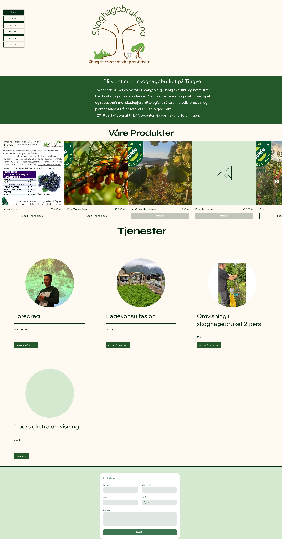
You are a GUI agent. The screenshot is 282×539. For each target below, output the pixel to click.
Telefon (145, 497)
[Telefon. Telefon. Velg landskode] (146, 502)
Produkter (14, 31)
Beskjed (106, 510)
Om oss (14, 18)
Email (106, 497)
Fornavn (107, 485)
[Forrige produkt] (5, 181)
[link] (49, 316)
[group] (141, 181)
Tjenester (14, 25)
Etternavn (146, 485)
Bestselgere (14, 38)
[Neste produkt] (277, 181)
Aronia (13, 44)
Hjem (13, 12)
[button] (26, 345)
